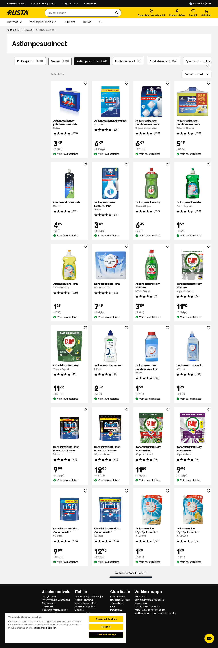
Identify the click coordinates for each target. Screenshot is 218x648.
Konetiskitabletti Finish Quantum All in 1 (66, 532)
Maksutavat (141, 603)
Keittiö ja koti (14, 29)
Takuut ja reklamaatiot (54, 610)
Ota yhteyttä (49, 596)
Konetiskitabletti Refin (107, 285)
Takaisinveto (49, 603)
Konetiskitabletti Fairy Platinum (189, 287)
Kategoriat (90, 3)
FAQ (112, 606)
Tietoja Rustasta (84, 599)
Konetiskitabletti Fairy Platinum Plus (148, 450)
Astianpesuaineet (92, 61)
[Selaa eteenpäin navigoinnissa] (208, 64)
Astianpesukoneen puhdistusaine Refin (146, 369)
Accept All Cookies (106, 619)
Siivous (28, 29)
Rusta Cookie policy (45, 627)
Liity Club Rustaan (120, 599)
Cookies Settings (106, 634)
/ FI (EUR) (202, 3)
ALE (101, 22)
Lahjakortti (47, 606)
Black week (141, 596)
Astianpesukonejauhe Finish (110, 122)
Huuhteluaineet (128, 61)
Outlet (87, 22)
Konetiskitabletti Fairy (66, 367)
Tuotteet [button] (12, 22)
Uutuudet (69, 22)
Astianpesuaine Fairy (147, 204)
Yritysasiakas (70, 3)
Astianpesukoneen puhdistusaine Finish (65, 124)
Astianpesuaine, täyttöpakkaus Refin (147, 532)
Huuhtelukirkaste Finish (66, 204)
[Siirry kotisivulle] (18, 12)
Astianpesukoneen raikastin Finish (105, 206)
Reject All (106, 626)
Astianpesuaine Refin (189, 204)
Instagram (116, 610)
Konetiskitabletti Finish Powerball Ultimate (66, 450)
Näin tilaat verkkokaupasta (149, 599)
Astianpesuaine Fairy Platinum (147, 287)
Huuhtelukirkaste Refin (189, 367)
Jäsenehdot (117, 603)
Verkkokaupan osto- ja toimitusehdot (155, 613)
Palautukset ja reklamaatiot (150, 610)
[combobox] (80, 13)
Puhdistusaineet (164, 61)
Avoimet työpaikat (85, 606)
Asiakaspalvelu (16, 3)
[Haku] (117, 13)
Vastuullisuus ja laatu (43, 3)
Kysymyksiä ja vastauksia (56, 599)
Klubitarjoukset (118, 596)
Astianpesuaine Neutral (107, 367)
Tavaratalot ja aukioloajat (89, 596)
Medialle (79, 610)
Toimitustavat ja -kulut (147, 606)
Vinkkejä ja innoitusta (43, 22)
